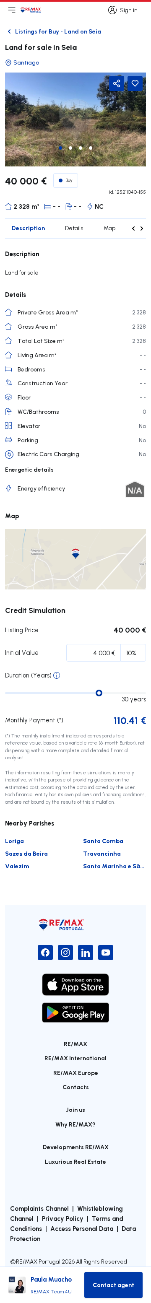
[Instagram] (65, 952)
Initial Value (22, 653)
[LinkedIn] (85, 952)
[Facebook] (45, 952)
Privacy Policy (62, 1218)
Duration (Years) (28, 675)
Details (74, 228)
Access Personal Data (81, 1228)
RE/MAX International (75, 1058)
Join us (75, 1110)
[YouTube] (105, 952)
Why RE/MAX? (75, 1124)
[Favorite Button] (135, 83)
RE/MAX (75, 1044)
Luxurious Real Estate (75, 1161)
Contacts (75, 1087)
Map (109, 228)
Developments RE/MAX (76, 1147)
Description (28, 228)
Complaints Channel (39, 1208)
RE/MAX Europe (75, 1073)
